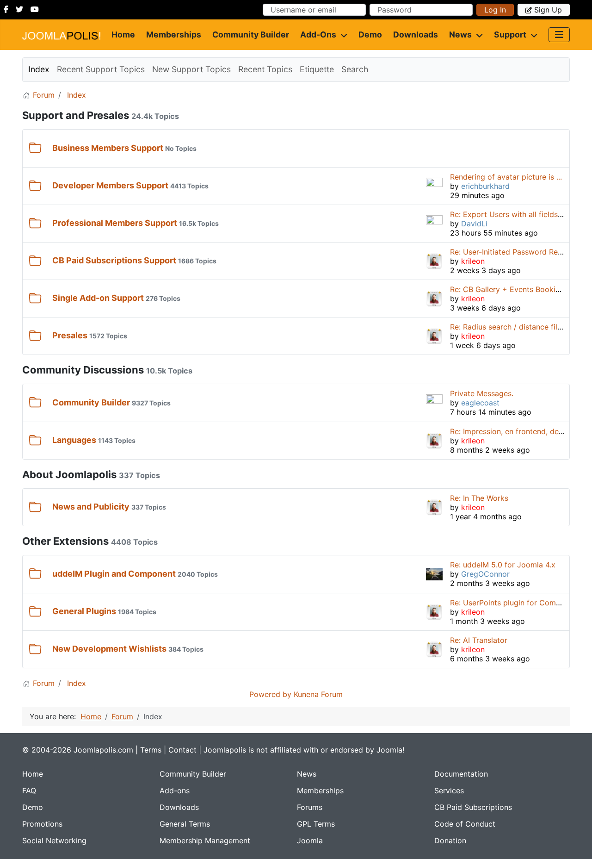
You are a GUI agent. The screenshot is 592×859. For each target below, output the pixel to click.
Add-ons (318, 34)
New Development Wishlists (109, 649)
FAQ (29, 790)
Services (449, 790)
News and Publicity (91, 506)
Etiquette (317, 69)
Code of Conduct (464, 823)
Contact (182, 749)
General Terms (185, 823)
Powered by (270, 694)
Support (510, 34)
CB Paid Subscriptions (473, 807)
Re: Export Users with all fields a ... (511, 214)
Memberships (173, 34)
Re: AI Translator (478, 640)
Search (354, 69)
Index (38, 69)
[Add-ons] (341, 35)
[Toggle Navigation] (559, 34)
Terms (150, 749)
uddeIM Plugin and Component (114, 574)
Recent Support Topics (101, 69)
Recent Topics (265, 69)
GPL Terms (316, 823)
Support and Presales (75, 115)
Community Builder (250, 34)
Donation (450, 840)
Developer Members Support (110, 185)
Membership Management (205, 840)
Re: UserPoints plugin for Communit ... (516, 602)
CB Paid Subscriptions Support (114, 260)
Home (123, 34)
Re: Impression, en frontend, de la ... (512, 431)
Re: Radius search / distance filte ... (511, 326)
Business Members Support (107, 148)
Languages (74, 440)
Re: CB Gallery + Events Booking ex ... (516, 289)
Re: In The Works (479, 498)
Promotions (42, 823)
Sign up (548, 9)
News (460, 34)
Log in (495, 9)
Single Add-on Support (98, 298)
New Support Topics (191, 69)
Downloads (415, 34)
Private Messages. (481, 393)
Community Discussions (83, 370)
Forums (309, 807)
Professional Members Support (114, 223)
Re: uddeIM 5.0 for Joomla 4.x (502, 564)
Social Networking (54, 840)
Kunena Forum (318, 694)
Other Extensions (65, 541)
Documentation (461, 773)
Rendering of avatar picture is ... (506, 176)
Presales (69, 335)
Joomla (310, 840)
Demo (370, 34)
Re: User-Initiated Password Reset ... (513, 251)
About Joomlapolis (69, 474)
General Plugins (84, 611)
